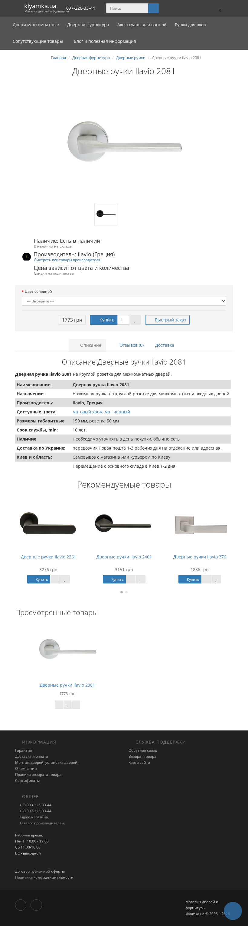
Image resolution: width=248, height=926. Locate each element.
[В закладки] (135, 320)
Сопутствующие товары (38, 41)
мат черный (117, 412)
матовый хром (88, 412)
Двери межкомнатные (36, 24)
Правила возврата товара (38, 774)
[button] (217, 8)
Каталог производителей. (41, 823)
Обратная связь (143, 750)
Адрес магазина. (33, 817)
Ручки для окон (190, 24)
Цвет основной (38, 291)
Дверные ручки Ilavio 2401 (124, 557)
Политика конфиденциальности (44, 877)
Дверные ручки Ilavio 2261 (48, 557)
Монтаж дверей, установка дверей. (46, 762)
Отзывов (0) (131, 345)
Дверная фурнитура (88, 24)
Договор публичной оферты (40, 871)
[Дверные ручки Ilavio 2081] (124, 142)
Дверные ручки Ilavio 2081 (67, 685)
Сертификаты (27, 780)
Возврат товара (142, 756)
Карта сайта (139, 762)
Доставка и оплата (31, 756)
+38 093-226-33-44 (34, 804)
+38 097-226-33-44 (34, 811)
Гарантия (23, 750)
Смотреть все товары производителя (67, 259)
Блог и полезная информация (104, 41)
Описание (90, 345)
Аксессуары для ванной (142, 24)
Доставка (164, 345)
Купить (106, 320)
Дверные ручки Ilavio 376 (199, 557)
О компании (26, 768)
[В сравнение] (75, 704)
